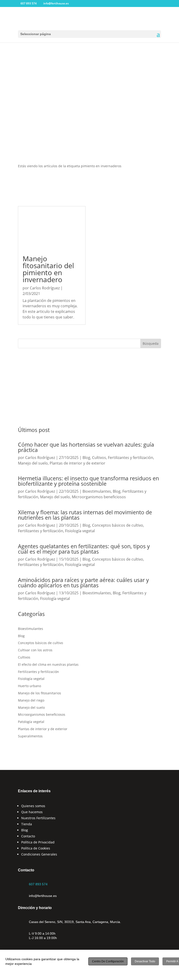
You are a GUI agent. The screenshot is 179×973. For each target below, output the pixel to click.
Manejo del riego (31, 700)
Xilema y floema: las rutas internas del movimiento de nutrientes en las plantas (85, 514)
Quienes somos (33, 806)
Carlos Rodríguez (45, 288)
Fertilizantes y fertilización (130, 457)
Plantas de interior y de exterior (77, 463)
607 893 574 (38, 884)
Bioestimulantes (97, 491)
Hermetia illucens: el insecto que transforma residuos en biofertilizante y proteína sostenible (88, 481)
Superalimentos (30, 736)
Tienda (26, 824)
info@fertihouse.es (43, 896)
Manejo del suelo (33, 463)
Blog (86, 457)
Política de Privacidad (38, 842)
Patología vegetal (31, 721)
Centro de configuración (108, 961)
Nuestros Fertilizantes (38, 818)
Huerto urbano (29, 686)
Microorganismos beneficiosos (99, 496)
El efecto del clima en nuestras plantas (48, 664)
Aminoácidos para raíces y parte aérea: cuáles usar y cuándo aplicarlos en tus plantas (83, 582)
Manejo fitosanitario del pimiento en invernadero (48, 269)
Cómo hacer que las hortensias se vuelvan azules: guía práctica (86, 447)
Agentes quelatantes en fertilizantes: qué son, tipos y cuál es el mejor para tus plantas (84, 548)
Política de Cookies (35, 848)
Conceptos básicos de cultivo (117, 525)
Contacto (28, 836)
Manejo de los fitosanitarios (39, 693)
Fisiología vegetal (80, 530)
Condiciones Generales (39, 854)
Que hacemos (32, 812)
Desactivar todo (145, 961)
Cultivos (99, 457)
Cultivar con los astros (35, 650)
